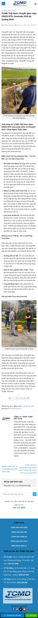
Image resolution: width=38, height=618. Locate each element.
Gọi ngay (33, 615)
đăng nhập (15, 485)
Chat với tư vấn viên (14, 615)
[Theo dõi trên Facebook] (13, 609)
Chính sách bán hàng (19, 527)
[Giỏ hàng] (35, 3)
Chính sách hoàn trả (19, 536)
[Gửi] (34, 494)
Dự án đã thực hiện (8, 10)
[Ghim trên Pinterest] (24, 398)
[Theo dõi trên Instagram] (17, 609)
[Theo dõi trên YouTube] (24, 609)
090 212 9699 (19, 508)
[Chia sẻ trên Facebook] (13, 398)
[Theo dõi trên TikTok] (20, 609)
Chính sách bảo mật (19, 532)
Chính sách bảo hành (19, 541)
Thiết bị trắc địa (11, 551)
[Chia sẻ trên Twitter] (17, 398)
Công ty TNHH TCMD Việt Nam (26, 25)
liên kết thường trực (14, 408)
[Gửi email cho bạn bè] (20, 398)
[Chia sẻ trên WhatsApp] (10, 398)
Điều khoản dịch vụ (19, 546)
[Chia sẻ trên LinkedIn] (28, 398)
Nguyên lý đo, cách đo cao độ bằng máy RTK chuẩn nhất (10, 469)
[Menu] (3, 3)
